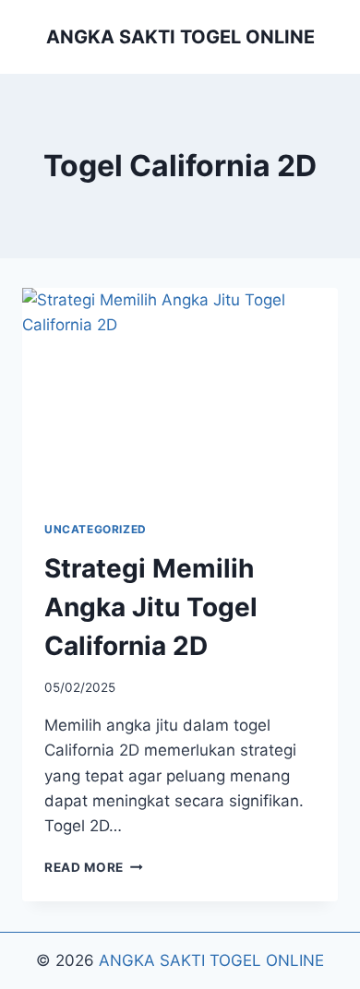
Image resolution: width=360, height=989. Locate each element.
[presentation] (180, 393)
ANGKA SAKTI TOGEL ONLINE (211, 960)
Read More (93, 867)
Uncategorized (95, 529)
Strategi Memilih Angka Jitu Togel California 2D (151, 607)
